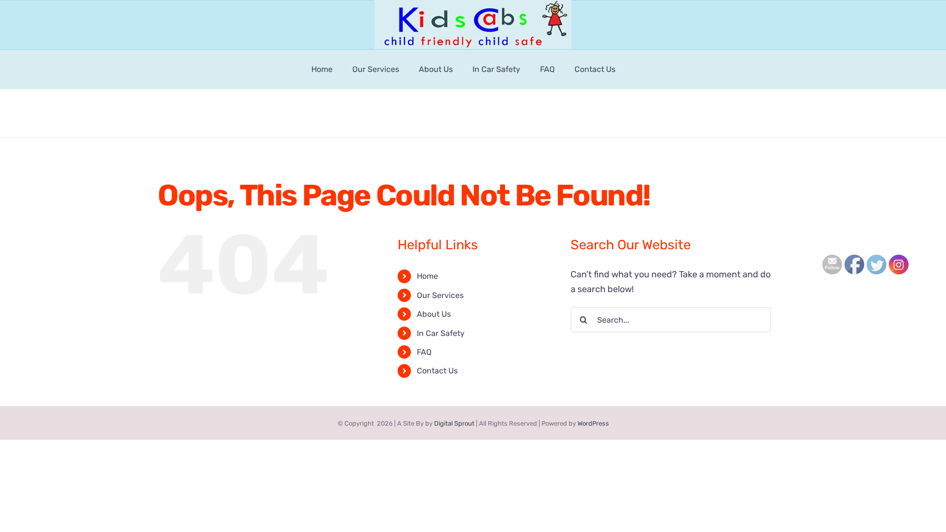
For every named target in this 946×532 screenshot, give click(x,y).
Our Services (440, 295)
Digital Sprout (454, 423)
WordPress (593, 423)
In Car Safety (441, 333)
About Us (434, 314)
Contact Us (437, 370)
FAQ (424, 352)
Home (427, 276)
